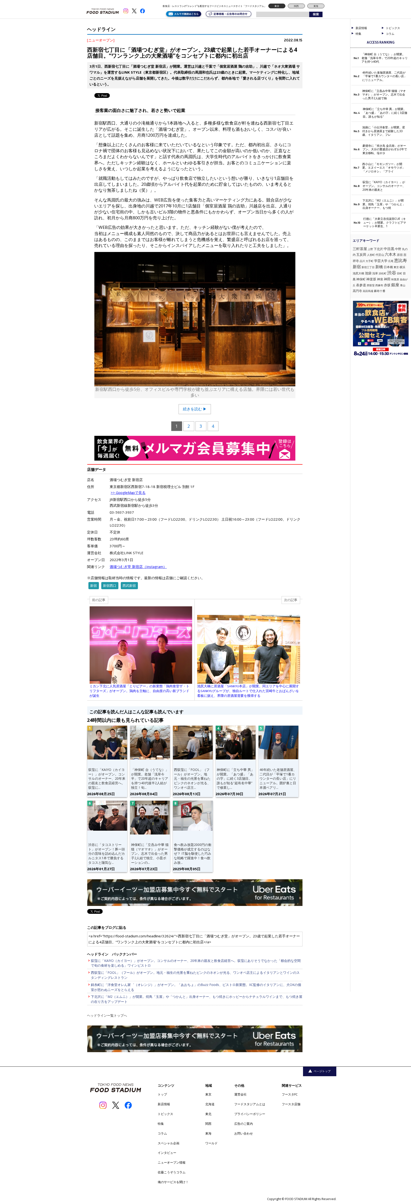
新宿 (93, 585)
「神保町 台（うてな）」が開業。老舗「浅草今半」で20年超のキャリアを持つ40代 (385, 58)
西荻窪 (371, 285)
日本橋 (388, 267)
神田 (387, 279)
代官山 (380, 255)
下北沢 (378, 249)
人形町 (371, 254)
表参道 (361, 285)
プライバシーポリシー (249, 1114)
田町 (399, 273)
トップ (162, 1094)
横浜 (402, 267)
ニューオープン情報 (172, 1162)
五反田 (361, 254)
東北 (208, 1114)
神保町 (361, 279)
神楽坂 (371, 279)
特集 (358, 34)
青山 (402, 285)
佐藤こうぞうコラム (172, 1172)
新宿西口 (109, 585)
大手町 (369, 261)
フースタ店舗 (291, 1104)
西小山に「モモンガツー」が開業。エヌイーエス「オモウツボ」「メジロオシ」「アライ (383, 167)
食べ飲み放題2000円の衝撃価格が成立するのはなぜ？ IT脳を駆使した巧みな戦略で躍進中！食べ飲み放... (192, 853)
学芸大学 (380, 260)
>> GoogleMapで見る (128, 492)
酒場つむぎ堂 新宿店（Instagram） (138, 566)
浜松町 (383, 273)
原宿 (400, 254)
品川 (362, 261)
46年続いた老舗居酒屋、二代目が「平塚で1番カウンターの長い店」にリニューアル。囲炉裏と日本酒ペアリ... (278, 778)
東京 (276, 6)
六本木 (390, 254)
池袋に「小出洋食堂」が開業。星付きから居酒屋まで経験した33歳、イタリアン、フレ (383, 131)
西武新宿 (129, 585)
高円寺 (357, 291)
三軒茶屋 (360, 248)
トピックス (165, 1114)
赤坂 (387, 285)
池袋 (368, 273)
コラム (162, 1133)
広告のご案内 (243, 1123)
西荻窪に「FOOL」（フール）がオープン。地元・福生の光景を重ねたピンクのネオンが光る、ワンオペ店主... (192, 778)
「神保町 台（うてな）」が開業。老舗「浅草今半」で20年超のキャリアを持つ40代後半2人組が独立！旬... (150, 778)
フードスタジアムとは (249, 1104)
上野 (370, 249)
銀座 (395, 284)
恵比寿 (400, 260)
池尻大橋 (358, 273)
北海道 (210, 1104)
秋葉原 (395, 279)
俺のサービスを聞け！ (173, 1182)
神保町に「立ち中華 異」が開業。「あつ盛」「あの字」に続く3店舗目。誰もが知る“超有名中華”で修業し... (235, 778)
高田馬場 (368, 291)
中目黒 (389, 248)
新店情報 (361, 28)
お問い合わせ (243, 1133)
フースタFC (290, 1094)
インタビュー (167, 1153)
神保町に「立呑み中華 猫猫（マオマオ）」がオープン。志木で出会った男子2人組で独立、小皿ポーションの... (150, 853)
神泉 (380, 279)
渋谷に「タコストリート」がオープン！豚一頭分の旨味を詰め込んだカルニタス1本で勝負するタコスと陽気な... (106, 853)
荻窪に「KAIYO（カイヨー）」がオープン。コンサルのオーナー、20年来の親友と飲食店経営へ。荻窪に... (106, 778)
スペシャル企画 (168, 1143)
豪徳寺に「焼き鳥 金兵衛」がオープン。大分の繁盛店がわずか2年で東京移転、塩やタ (384, 149)
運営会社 (240, 1094)
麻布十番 (379, 291)
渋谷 (391, 273)
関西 (296, 6)
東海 (315, 6)
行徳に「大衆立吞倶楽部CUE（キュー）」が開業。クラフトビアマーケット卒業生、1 (384, 222)
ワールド (211, 1143)
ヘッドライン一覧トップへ (107, 1015)
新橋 (379, 266)
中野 (398, 249)
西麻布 (379, 285)
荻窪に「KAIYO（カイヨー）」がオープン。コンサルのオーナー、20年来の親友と (383, 185)
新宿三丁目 (368, 267)
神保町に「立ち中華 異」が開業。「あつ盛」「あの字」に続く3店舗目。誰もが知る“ (385, 112)
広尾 (390, 261)
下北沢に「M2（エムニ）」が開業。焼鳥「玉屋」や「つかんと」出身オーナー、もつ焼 (383, 204)
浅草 (375, 273)
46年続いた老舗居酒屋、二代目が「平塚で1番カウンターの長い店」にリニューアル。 (384, 76)
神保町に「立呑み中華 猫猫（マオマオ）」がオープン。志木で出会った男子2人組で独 (384, 94)
